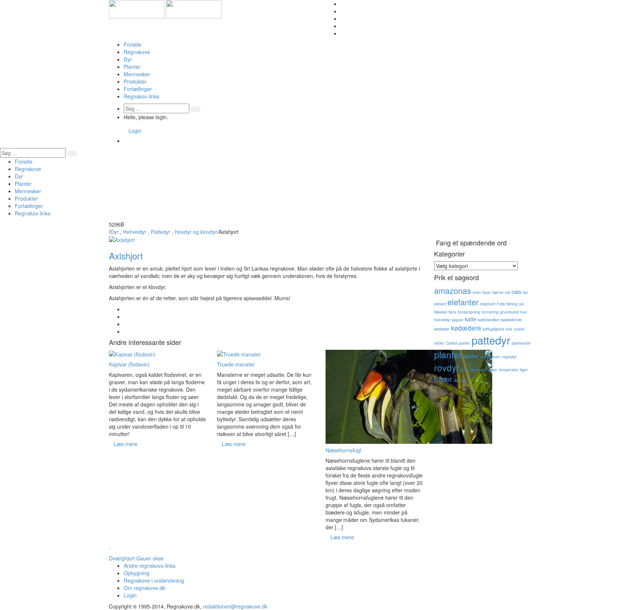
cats (516, 291)
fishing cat (515, 303)
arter (477, 292)
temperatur (509, 369)
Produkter (135, 81)
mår (509, 329)
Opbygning (136, 573)
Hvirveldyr (134, 231)
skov (465, 369)
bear (487, 292)
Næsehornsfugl (343, 450)
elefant (440, 303)
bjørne (497, 292)
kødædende (511, 319)
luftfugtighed (493, 329)
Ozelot (451, 343)
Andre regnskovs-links (150, 565)
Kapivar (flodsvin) (129, 364)
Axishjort (126, 255)
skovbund (478, 369)
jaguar (457, 319)
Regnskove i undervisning (154, 580)
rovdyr (446, 367)
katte (470, 319)
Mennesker (137, 74)
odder (439, 343)
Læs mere (125, 444)
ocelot (519, 329)
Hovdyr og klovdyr (196, 231)
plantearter (521, 343)
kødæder (442, 329)
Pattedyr (160, 231)
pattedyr (490, 340)
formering (490, 312)
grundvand (509, 312)
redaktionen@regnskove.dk (235, 606)
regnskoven (490, 356)
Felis (501, 303)
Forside (132, 44)
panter (464, 343)
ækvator (461, 380)
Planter (132, 66)
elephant (487, 303)
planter (448, 354)
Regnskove (137, 52)
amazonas (452, 290)
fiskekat (440, 312)
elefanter (463, 302)
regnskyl (509, 356)
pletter (471, 356)
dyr (525, 292)
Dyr (128, 59)
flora (452, 312)
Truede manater (236, 364)
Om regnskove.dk (144, 587)
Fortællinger (138, 89)
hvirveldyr (442, 319)
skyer (492, 369)
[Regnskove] (165, 8)
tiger (524, 369)
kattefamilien (489, 319)
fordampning (469, 312)
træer (443, 378)
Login (135, 130)
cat (507, 292)
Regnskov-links (141, 96)
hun (523, 312)
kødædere (466, 327)
